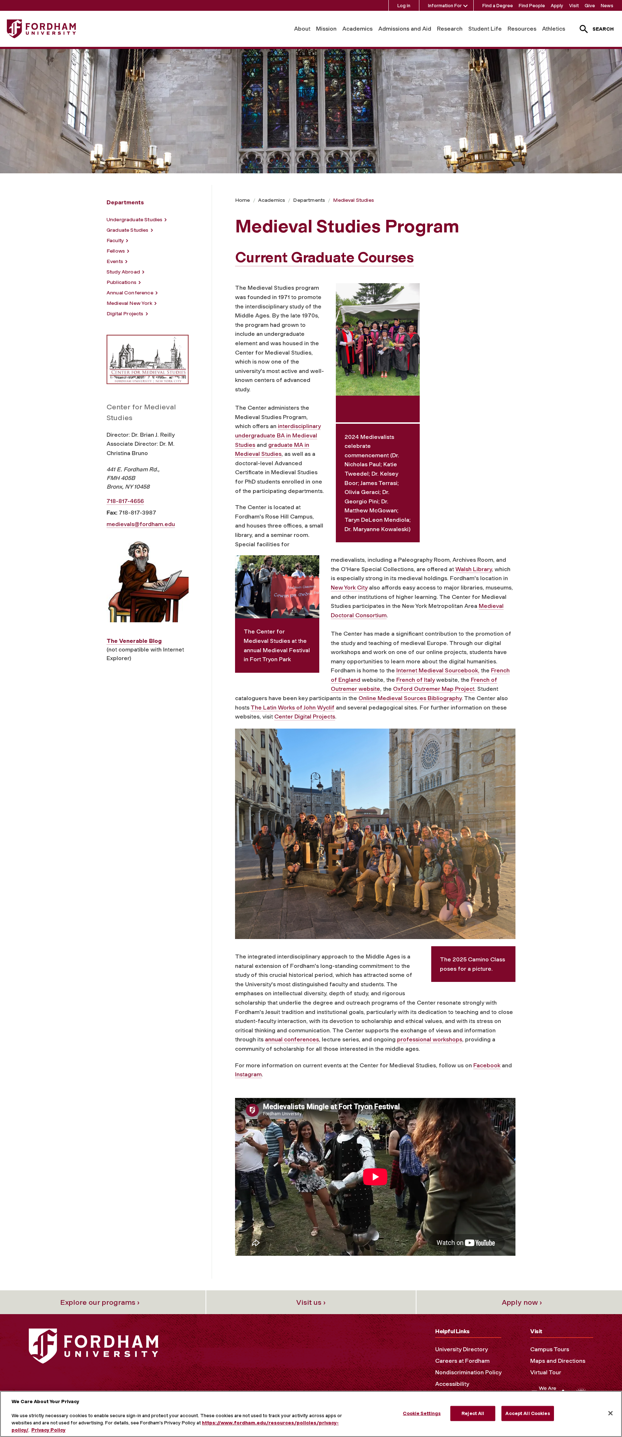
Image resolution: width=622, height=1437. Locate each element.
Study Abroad (123, 272)
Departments (309, 200)
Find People (532, 5)
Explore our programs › (100, 1302)
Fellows (116, 251)
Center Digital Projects (304, 716)
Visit (574, 5)
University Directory (461, 1349)
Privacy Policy (48, 1429)
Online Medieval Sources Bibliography (410, 698)
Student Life (485, 28)
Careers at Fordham (462, 1360)
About (302, 28)
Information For (445, 5)
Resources (522, 28)
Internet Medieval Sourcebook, (437, 670)
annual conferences (292, 1039)
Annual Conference (130, 293)
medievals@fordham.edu (141, 524)
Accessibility (452, 1383)
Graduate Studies (128, 230)
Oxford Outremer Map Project (433, 688)
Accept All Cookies (527, 1413)
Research (450, 28)
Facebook (486, 1065)
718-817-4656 (125, 501)
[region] (311, 1414)
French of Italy (415, 679)
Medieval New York (129, 303)
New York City (349, 587)
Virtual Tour (545, 1372)
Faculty (115, 240)
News (607, 5)
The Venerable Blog (134, 640)
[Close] (610, 1413)
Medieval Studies (353, 200)
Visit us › (311, 1302)
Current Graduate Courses (324, 257)
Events (115, 261)
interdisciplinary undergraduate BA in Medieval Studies (278, 435)
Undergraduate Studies (134, 220)
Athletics (553, 28)
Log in (403, 5)
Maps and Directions (557, 1360)
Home (242, 200)
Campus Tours (549, 1349)
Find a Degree (497, 5)
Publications (121, 282)
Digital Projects (125, 314)
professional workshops (429, 1039)
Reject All (472, 1413)
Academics (357, 28)
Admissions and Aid (404, 28)
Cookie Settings (422, 1413)
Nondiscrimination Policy (468, 1372)
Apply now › (522, 1302)
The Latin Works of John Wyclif (292, 707)
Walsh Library (473, 569)
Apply (557, 5)
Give (590, 5)
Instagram (248, 1074)
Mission (326, 28)
